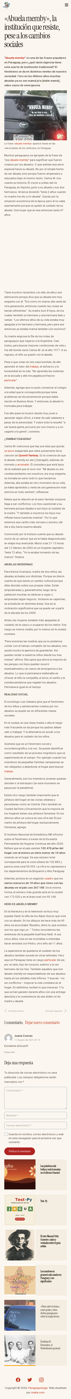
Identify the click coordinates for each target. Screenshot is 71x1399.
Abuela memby (15, 57)
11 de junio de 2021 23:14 (27, 1040)
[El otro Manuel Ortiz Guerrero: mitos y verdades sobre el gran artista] (20, 1232)
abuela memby (23, 143)
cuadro (48, 878)
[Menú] (66, 5)
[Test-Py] (20, 1196)
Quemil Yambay (28, 455)
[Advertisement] (35, 255)
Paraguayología (38, 1388)
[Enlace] (6, 5)
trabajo (34, 366)
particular (10, 380)
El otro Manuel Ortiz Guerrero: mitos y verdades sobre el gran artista (50, 1241)
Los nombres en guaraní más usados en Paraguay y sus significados (50, 1276)
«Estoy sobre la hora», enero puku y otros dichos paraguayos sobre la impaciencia (50, 1311)
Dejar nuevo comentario (42, 1022)
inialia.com (38, 1392)
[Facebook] (18, 1380)
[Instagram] (41, 1380)
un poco (9, 450)
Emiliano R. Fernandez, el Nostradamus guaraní (50, 1345)
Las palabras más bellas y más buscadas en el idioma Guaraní (50, 1169)
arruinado (23, 464)
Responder (9, 1052)
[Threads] (53, 1380)
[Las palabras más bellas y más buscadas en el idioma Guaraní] (20, 1161)
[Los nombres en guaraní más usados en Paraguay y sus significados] (20, 1267)
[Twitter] (30, 1380)
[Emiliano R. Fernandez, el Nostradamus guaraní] (20, 1337)
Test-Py (43, 1201)
